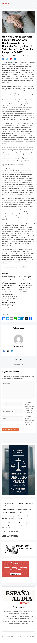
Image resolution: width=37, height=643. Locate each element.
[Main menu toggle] (33, 3)
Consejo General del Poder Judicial (16, 267)
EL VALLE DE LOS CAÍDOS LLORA (10, 531)
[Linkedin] (15, 59)
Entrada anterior (18, 359)
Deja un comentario (7, 56)
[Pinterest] (11, 59)
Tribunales (17, 56)
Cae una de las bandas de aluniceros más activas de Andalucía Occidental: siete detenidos (16, 510)
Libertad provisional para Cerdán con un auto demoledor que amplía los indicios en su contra (17, 517)
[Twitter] (7, 59)
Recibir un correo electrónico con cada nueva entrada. (29, 420)
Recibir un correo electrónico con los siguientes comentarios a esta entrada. (29, 407)
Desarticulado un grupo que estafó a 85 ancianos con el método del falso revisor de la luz (17, 504)
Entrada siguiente (18, 364)
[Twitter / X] (8, 350)
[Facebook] (3, 59)
